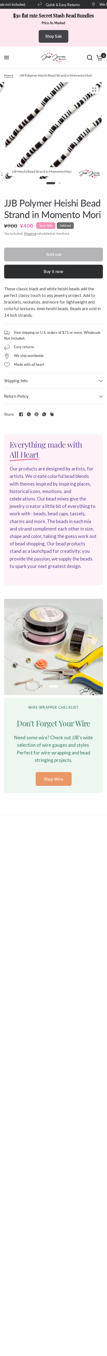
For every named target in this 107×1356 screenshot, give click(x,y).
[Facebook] (21, 414)
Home (8, 75)
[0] (98, 58)
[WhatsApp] (44, 414)
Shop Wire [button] (53, 778)
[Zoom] (94, 89)
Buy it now (53, 271)
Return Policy (16, 396)
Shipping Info (16, 380)
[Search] (89, 58)
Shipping (30, 233)
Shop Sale (53, 36)
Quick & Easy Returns (59, 4)
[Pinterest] (36, 414)
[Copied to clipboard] (52, 414)
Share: (9, 414)
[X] (29, 414)
